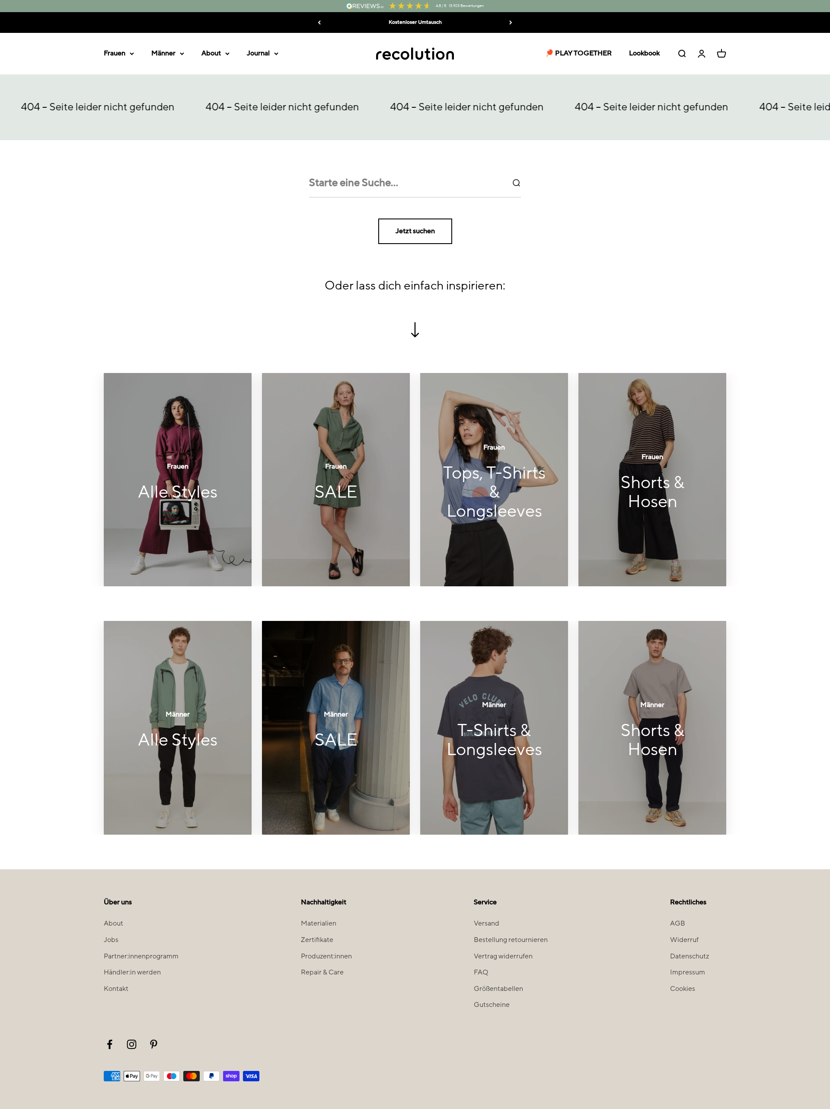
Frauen (114, 53)
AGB (677, 923)
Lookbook (644, 53)
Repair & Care (322, 972)
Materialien (318, 923)
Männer (163, 53)
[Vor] (510, 22)
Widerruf (684, 939)
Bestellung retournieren (511, 939)
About (211, 53)
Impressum (687, 972)
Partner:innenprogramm (141, 956)
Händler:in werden (132, 972)
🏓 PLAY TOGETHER (578, 53)
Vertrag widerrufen (503, 956)
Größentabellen (498, 988)
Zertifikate (317, 939)
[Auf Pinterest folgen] (154, 1044)
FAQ (481, 972)
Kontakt (116, 988)
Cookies (682, 988)
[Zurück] (319, 22)
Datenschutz (689, 956)
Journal (258, 53)
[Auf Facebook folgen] (109, 1044)
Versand (486, 923)
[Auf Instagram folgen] (131, 1044)
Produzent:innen (326, 956)
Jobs (111, 939)
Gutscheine (492, 1004)
